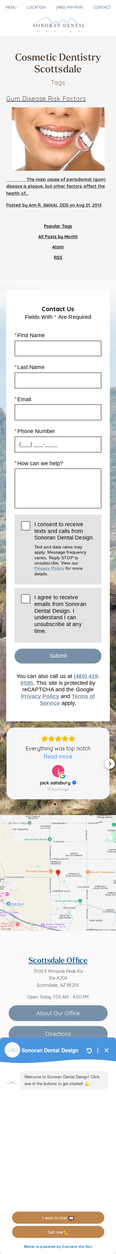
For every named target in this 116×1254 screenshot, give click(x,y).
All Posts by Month (58, 236)
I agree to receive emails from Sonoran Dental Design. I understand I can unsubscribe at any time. (60, 614)
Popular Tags (58, 226)
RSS (58, 257)
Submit (58, 656)
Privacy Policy (49, 568)
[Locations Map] (58, 872)
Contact (102, 7)
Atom (58, 246)
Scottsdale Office (58, 960)
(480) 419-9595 (69, 7)
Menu (10, 7)
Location (36, 7)
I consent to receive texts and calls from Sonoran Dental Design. (64, 548)
